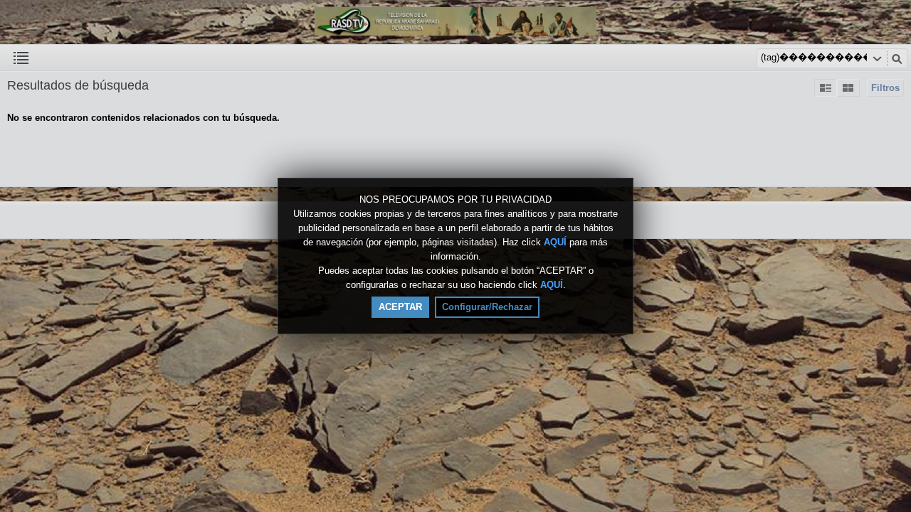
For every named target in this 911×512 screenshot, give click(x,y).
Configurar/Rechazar (487, 307)
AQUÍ (555, 242)
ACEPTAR (400, 307)
